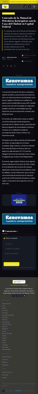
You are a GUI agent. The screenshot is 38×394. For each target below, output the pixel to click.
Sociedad (5, 313)
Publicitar (5, 362)
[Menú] (34, 6)
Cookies (4, 377)
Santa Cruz (5, 317)
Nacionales (5, 347)
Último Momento (8, 13)
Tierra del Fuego (6, 324)
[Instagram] (20, 295)
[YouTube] (24, 295)
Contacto (5, 359)
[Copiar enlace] (15, 66)
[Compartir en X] (7, 66)
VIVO (3, 306)
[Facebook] (13, 295)
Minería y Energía (6, 333)
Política (4, 308)
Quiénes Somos (6, 357)
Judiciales (5, 345)
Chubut (4, 340)
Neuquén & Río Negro (8, 315)
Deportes (4, 326)
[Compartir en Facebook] (3, 66)
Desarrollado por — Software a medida (19, 391)
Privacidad (5, 375)
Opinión (4, 338)
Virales (4, 342)
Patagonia (5, 329)
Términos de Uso (7, 372)
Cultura (4, 336)
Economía (5, 310)
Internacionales (6, 349)
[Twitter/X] (17, 295)
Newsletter (5, 365)
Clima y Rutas (6, 322)
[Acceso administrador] (29, 6)
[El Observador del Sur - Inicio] (5, 7)
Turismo (4, 331)
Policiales (4, 319)
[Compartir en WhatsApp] (11, 66)
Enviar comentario (11, 264)
